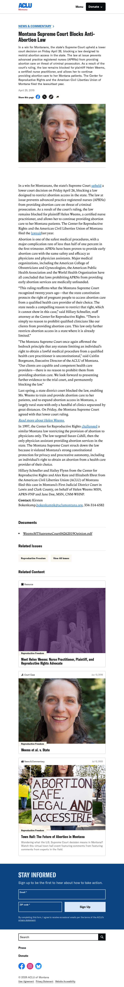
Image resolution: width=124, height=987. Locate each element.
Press (22, 947)
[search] (102, 937)
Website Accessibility (65, 981)
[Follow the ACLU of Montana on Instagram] (30, 966)
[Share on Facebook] (38, 98)
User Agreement (26, 981)
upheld (96, 185)
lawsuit (36, 233)
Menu (79, 6)
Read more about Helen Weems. (41, 420)
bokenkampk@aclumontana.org (59, 505)
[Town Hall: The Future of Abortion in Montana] (62, 807)
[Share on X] (44, 98)
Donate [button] (93, 7)
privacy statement (27, 920)
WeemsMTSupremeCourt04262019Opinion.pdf (57, 533)
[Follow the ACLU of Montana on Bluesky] (38, 966)
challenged (89, 426)
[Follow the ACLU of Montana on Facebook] (21, 966)
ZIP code (25, 904)
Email (23, 892)
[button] (51, 97)
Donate (23, 955)
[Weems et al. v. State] (62, 712)
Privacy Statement (44, 981)
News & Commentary (34, 26)
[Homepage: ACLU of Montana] (29, 6)
